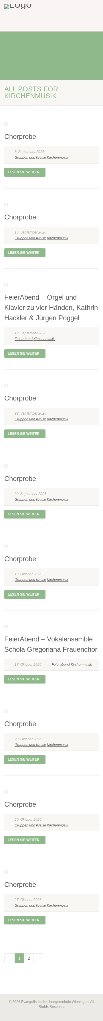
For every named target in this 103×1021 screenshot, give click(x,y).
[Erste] (9, 958)
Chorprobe (20, 136)
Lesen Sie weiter (23, 172)
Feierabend (24, 339)
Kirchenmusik (57, 158)
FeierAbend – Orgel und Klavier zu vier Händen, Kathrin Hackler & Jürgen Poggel (51, 307)
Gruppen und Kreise (30, 158)
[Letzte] (38, 958)
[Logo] (34, 6)
